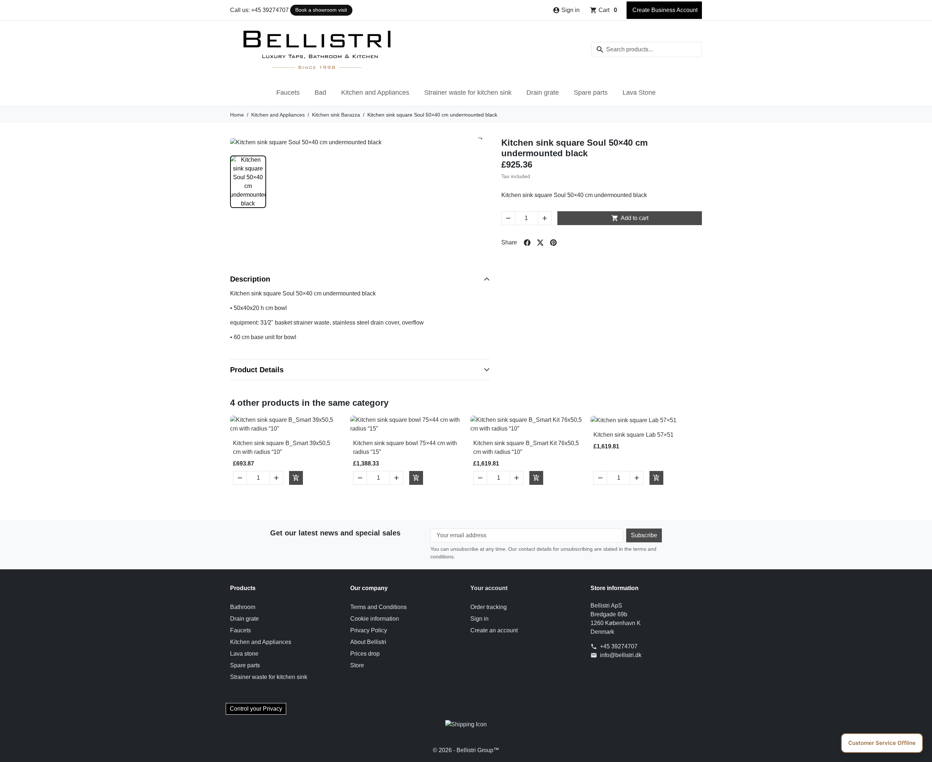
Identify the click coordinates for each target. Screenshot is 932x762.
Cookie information (374, 619)
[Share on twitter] (540, 242)
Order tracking (488, 607)
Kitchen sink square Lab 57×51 (633, 435)
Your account (489, 588)
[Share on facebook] (527, 242)
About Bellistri (368, 642)
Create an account (494, 630)
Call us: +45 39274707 (259, 10)
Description (250, 279)
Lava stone (244, 654)
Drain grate (542, 92)
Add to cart (629, 218)
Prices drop (365, 654)
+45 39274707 (618, 646)
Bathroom (242, 607)
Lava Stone (639, 92)
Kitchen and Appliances (375, 92)
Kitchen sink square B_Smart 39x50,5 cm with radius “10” (281, 447)
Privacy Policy (368, 630)
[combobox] (646, 49)
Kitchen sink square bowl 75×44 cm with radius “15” (405, 447)
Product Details (257, 370)
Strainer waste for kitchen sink (468, 92)
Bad (320, 92)
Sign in (479, 619)
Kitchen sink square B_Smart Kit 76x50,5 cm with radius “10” (526, 447)
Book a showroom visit (321, 10)
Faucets (288, 92)
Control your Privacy (256, 709)
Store (357, 665)
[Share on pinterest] (553, 242)
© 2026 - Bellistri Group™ (466, 750)
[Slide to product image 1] (248, 182)
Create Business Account (664, 10)
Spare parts (591, 92)
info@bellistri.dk (620, 655)
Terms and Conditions (378, 607)
